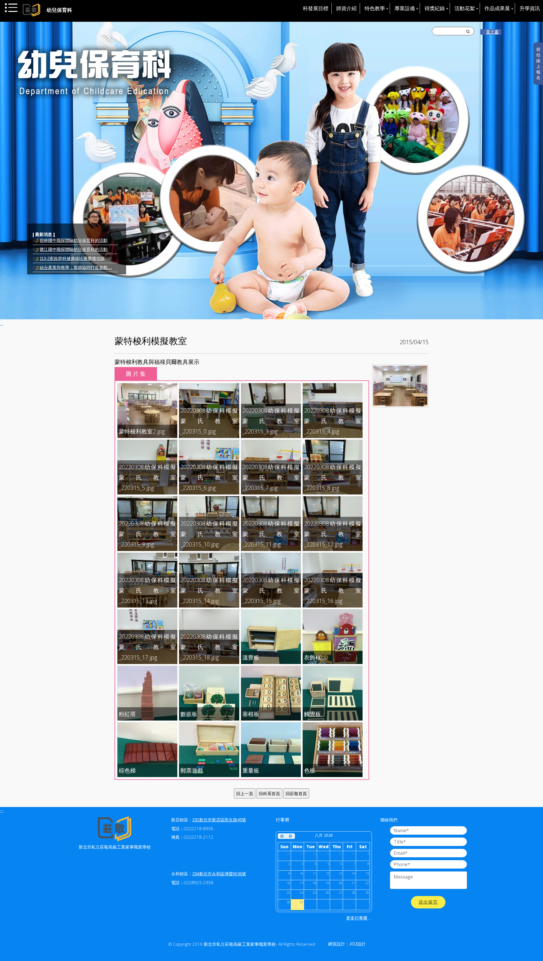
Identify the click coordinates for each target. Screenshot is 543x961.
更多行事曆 (356, 918)
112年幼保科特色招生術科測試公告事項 (77, 266)
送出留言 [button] (428, 902)
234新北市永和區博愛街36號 (219, 873)
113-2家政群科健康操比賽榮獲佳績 (72, 248)
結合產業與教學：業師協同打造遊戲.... (76, 257)
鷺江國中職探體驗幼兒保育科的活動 (73, 239)
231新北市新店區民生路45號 (219, 819)
